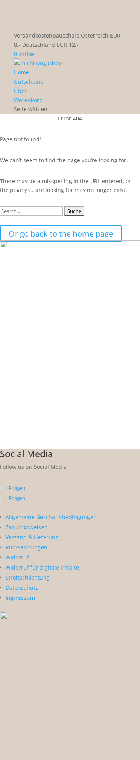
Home (21, 72)
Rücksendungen (26, 547)
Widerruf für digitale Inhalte (42, 567)
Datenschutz (21, 587)
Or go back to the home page (61, 233)
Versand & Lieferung (32, 537)
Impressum (20, 597)
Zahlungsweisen (26, 527)
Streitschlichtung (27, 577)
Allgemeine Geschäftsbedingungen (51, 517)
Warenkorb (28, 100)
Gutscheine (29, 81)
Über (20, 90)
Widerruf (17, 557)
